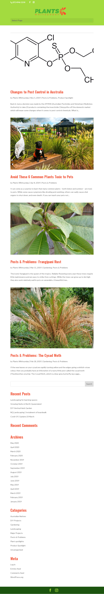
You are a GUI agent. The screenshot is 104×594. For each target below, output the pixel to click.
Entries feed (15, 569)
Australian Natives (18, 516)
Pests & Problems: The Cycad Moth (35, 355)
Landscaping (15, 529)
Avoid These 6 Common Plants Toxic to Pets (41, 176)
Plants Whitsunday (21, 98)
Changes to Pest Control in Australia (36, 91)
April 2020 (14, 447)
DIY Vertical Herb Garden (21, 408)
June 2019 (14, 480)
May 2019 (14, 485)
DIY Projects (15, 520)
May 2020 (14, 443)
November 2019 (17, 460)
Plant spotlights (17, 541)
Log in (12, 564)
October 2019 (16, 464)
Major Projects (16, 533)
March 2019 (15, 493)
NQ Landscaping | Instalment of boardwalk (28, 412)
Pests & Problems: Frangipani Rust (35, 261)
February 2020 (16, 455)
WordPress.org (16, 577)
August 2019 (16, 472)
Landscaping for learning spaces (23, 400)
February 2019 (16, 497)
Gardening (47, 267)
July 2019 (14, 476)
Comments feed (17, 573)
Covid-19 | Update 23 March (22, 416)
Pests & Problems (49, 98)
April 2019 (14, 489)
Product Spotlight (65, 98)
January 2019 (16, 501)
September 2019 (17, 468)
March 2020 (15, 451)
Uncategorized (16, 550)
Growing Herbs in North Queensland (25, 404)
